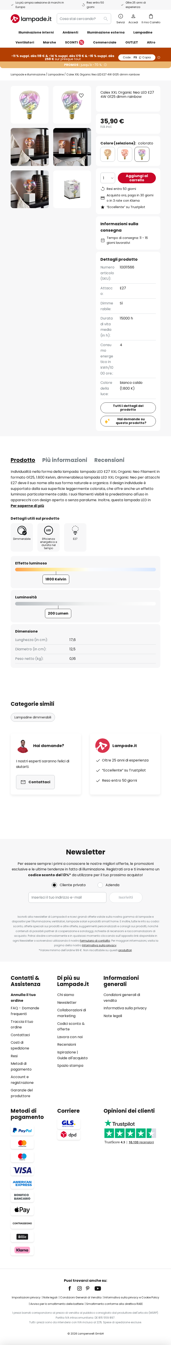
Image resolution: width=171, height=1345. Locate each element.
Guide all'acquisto (72, 1058)
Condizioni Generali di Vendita (81, 1297)
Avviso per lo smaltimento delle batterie (56, 1304)
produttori (125, 950)
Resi (14, 1056)
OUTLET (131, 42)
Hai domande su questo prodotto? (131, 421)
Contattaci (20, 1034)
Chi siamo (65, 994)
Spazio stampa (70, 1065)
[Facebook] (73, 1288)
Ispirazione (66, 1052)
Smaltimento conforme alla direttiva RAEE (114, 1304)
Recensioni (109, 460)
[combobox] (84, 19)
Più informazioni (64, 460)
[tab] (23, 460)
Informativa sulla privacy (99, 945)
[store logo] (31, 18)
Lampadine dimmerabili (32, 717)
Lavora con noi (70, 1036)
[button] (30, 147)
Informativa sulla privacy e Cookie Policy (131, 1297)
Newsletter (67, 1002)
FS (137, 57)
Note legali (113, 1015)
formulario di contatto (95, 941)
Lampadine (56, 74)
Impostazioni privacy (26, 1297)
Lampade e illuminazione (28, 74)
